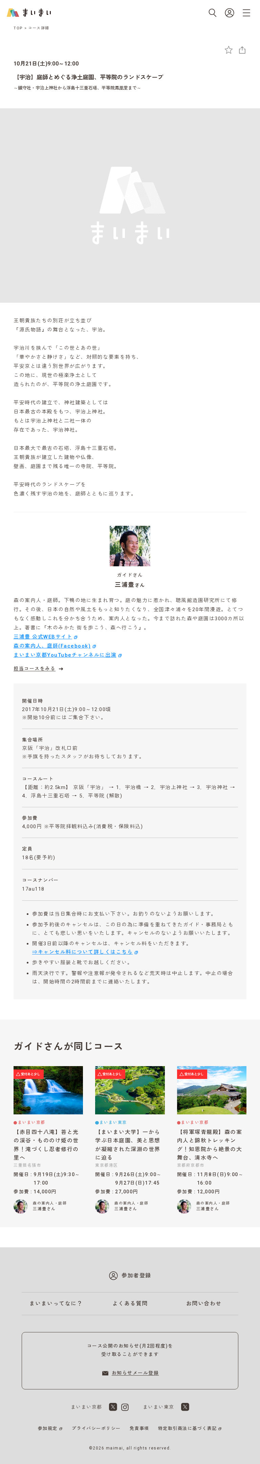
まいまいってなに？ (56, 1303)
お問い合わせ (204, 1303)
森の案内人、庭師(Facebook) (52, 646)
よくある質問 (130, 1303)
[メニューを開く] (246, 13)
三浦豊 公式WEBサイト (43, 637)
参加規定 (48, 1428)
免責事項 (139, 1428)
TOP (18, 28)
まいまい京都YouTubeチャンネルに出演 (65, 655)
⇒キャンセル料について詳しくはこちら (82, 952)
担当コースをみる (35, 668)
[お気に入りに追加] (228, 50)
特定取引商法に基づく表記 (187, 1428)
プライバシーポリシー (96, 1428)
